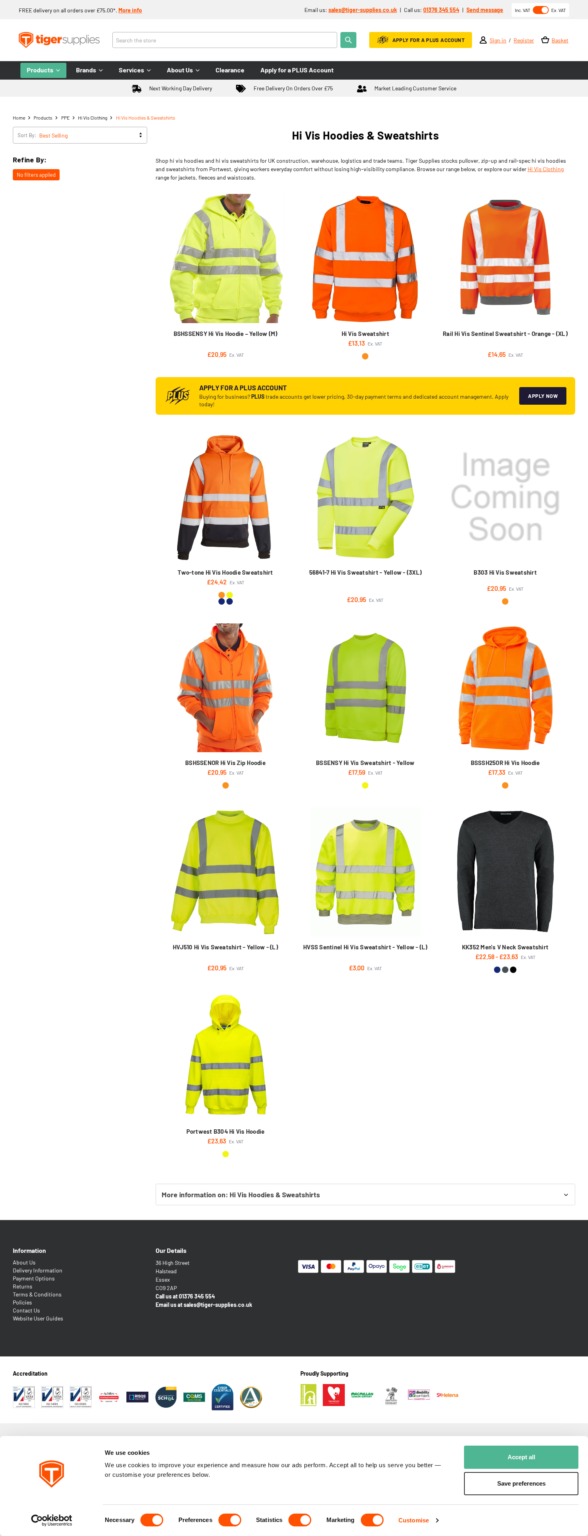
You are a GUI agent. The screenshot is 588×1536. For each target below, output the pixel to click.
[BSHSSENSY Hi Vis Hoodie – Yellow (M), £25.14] (225, 258)
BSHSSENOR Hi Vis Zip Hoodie (225, 762)
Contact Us (26, 1310)
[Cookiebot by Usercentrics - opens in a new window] (52, 1520)
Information (29, 1250)
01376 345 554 (441, 9)
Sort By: (27, 135)
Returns (22, 1286)
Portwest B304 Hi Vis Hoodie (225, 1131)
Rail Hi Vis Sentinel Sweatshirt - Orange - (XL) (505, 333)
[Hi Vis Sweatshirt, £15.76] (365, 258)
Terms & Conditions (37, 1294)
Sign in (498, 40)
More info (130, 10)
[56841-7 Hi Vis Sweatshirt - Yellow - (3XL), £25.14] (365, 497)
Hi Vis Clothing (546, 169)
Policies (22, 1302)
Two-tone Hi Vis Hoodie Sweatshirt (225, 572)
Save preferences (521, 1483)
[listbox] (92, 135)
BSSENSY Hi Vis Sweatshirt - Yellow (365, 762)
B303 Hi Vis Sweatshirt (505, 572)
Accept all (521, 1457)
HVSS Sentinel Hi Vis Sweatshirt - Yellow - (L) (365, 947)
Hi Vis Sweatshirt (365, 333)
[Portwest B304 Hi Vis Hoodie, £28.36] (225, 1056)
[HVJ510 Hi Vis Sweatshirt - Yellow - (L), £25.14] (225, 872)
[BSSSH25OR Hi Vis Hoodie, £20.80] (505, 688)
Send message (484, 9)
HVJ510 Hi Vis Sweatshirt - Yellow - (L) (225, 947)
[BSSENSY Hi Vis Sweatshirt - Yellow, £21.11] (365, 688)
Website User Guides (38, 1318)
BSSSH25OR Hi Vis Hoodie (505, 762)
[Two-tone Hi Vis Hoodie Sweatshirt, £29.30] (225, 497)
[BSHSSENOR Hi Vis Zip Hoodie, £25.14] (225, 688)
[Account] (483, 40)
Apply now (543, 396)
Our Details (171, 1250)
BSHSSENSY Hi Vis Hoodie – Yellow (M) (226, 333)
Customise (413, 1520)
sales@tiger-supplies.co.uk (362, 9)
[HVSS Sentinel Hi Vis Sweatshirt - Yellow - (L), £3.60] (365, 872)
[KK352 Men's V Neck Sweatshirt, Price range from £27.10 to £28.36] (505, 872)
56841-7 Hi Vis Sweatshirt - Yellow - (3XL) (365, 572)
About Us (24, 1262)
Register (524, 40)
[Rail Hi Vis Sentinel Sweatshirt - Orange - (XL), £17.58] (505, 258)
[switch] (229, 1520)
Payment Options (34, 1278)
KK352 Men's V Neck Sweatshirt (505, 947)
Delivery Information (37, 1270)
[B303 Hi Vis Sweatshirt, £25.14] (505, 497)
